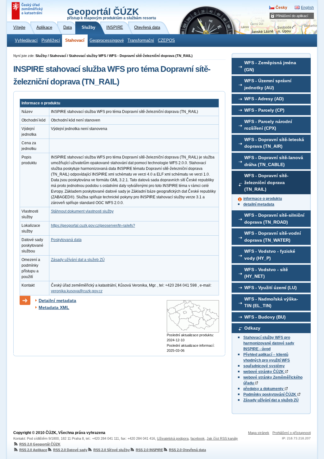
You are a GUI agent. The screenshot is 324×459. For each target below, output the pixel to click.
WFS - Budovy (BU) (265, 316)
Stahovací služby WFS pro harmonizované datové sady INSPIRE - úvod (268, 343)
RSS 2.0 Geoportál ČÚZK (39, 444)
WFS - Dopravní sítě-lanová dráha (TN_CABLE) (273, 161)
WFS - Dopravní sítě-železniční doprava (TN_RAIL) (266, 182)
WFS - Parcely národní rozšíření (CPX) (268, 125)
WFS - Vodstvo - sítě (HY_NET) (266, 273)
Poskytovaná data (66, 240)
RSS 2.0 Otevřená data (187, 450)
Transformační (141, 40)
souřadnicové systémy (264, 366)
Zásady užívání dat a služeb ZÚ (271, 400)
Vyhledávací (26, 40)
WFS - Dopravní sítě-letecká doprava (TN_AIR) (274, 143)
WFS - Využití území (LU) (270, 287)
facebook (197, 438)
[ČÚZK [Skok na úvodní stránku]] (28, 11)
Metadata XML (54, 307)
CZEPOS (166, 40)
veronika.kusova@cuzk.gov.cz (77, 291)
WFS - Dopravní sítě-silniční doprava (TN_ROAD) (274, 219)
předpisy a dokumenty (263, 389)
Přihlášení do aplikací (292, 16)
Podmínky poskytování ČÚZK (270, 394)
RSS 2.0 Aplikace (33, 450)
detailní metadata (258, 204)
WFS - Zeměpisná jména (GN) (270, 66)
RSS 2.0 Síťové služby (111, 450)
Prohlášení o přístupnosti (291, 433)
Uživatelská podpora (173, 438)
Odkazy (252, 328)
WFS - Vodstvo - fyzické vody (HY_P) (269, 255)
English (307, 7)
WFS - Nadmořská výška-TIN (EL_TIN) (271, 302)
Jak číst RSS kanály (222, 438)
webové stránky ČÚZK (264, 371)
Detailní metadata (57, 300)
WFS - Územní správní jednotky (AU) (267, 84)
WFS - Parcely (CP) (264, 110)
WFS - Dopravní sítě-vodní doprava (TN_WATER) (272, 237)
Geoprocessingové (107, 40)
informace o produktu (262, 198)
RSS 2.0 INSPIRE (149, 450)
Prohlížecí (50, 40)
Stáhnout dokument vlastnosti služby (82, 211)
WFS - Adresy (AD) (264, 98)
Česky (281, 7)
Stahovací (74, 40)
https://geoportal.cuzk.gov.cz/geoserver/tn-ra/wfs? (93, 225)
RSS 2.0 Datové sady (70, 450)
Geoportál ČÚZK (111, 13)
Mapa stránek (258, 433)
